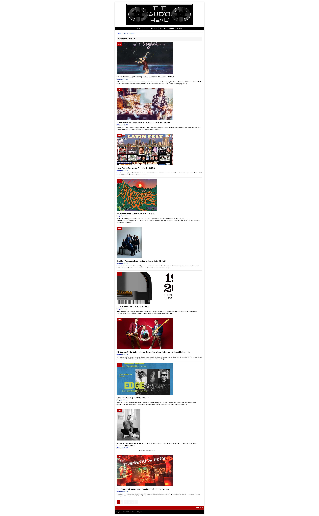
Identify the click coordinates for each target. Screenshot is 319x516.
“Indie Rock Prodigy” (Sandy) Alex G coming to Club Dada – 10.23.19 (145, 77)
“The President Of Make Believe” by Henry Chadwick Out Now (143, 122)
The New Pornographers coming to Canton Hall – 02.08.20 (141, 261)
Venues (179, 28)
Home (139, 28)
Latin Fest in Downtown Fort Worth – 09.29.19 (136, 168)
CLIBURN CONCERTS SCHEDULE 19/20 (133, 306)
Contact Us (199, 507)
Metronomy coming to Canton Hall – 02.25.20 (135, 213)
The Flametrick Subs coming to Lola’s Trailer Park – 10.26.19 (143, 489)
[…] (186, 83)
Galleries (154, 28)
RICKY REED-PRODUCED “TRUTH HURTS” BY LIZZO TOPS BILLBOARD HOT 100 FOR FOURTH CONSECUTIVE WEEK (156, 444)
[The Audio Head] (159, 14)
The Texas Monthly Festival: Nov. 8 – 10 (133, 398)
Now (145, 28)
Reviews (162, 28)
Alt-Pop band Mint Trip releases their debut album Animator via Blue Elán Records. (153, 352)
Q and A (171, 28)
